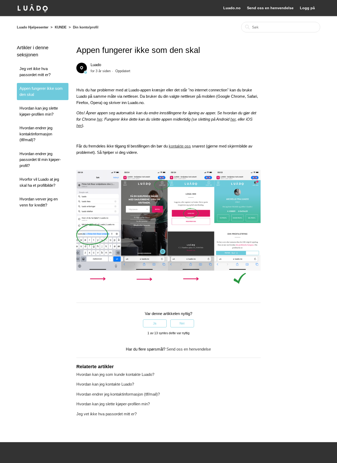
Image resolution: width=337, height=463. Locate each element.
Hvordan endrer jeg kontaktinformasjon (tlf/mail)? (35, 134)
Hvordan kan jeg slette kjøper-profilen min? (38, 111)
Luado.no (232, 8)
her (99, 119)
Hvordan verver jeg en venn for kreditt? (38, 202)
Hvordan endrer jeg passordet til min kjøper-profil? (40, 159)
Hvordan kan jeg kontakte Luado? (105, 384)
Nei (182, 323)
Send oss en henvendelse (270, 8)
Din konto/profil (85, 27)
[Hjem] (32, 8)
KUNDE (61, 27)
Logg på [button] (307, 8)
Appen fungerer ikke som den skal (41, 91)
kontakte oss (180, 146)
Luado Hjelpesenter (32, 27)
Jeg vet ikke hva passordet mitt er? (35, 71)
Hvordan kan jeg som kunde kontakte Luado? (115, 374)
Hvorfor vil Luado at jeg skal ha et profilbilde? (39, 182)
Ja (154, 323)
